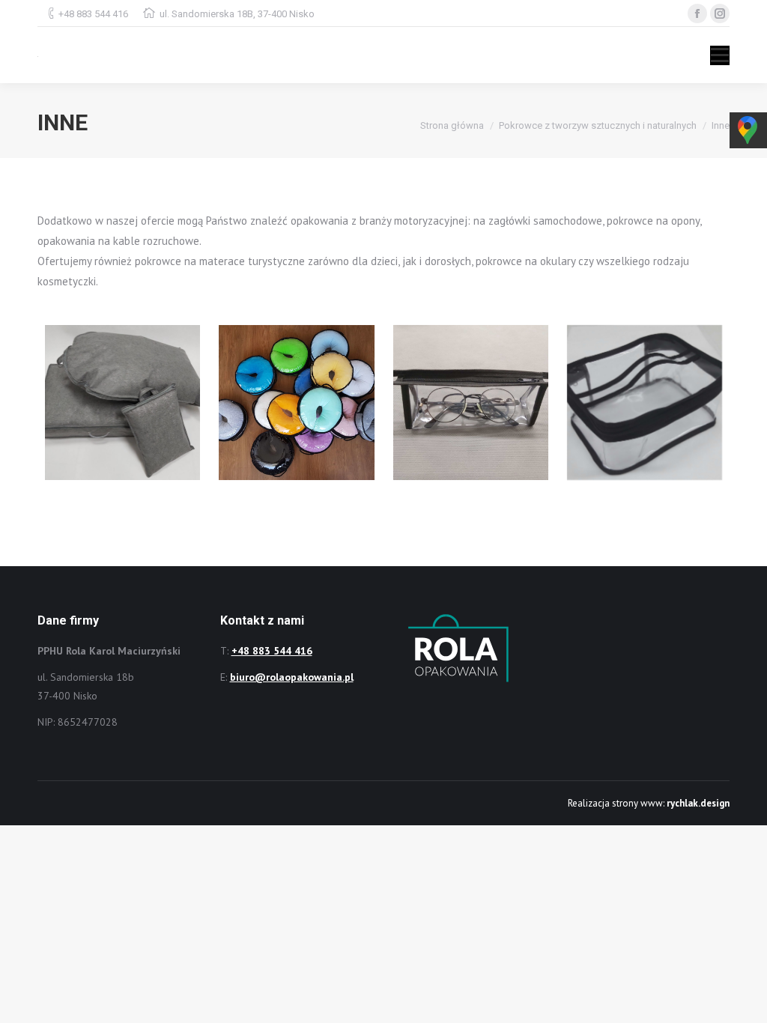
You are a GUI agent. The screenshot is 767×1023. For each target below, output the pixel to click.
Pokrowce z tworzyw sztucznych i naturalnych (598, 125)
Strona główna (452, 125)
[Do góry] (743, 999)
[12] (470, 402)
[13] (644, 402)
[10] (122, 402)
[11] (296, 402)
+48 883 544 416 (93, 13)
